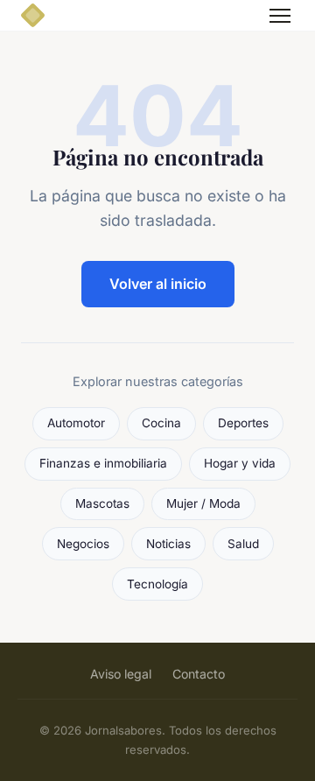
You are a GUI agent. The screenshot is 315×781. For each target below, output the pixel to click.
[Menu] (280, 16)
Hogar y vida (240, 463)
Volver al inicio (157, 283)
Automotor (76, 423)
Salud (243, 544)
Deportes (243, 423)
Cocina (161, 423)
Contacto (198, 673)
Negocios (83, 544)
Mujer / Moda (203, 503)
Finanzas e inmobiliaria (103, 463)
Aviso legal (120, 673)
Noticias (168, 544)
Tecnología (157, 584)
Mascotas (102, 503)
